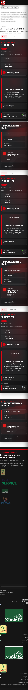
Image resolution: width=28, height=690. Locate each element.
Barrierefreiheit (4, 597)
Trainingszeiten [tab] (12, 37)
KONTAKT (2, 594)
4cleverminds (3, 685)
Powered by (23, 682)
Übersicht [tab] (4, 37)
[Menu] (26, 2)
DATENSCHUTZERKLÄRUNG (6, 592)
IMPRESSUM (3, 590)
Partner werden (23, 681)
